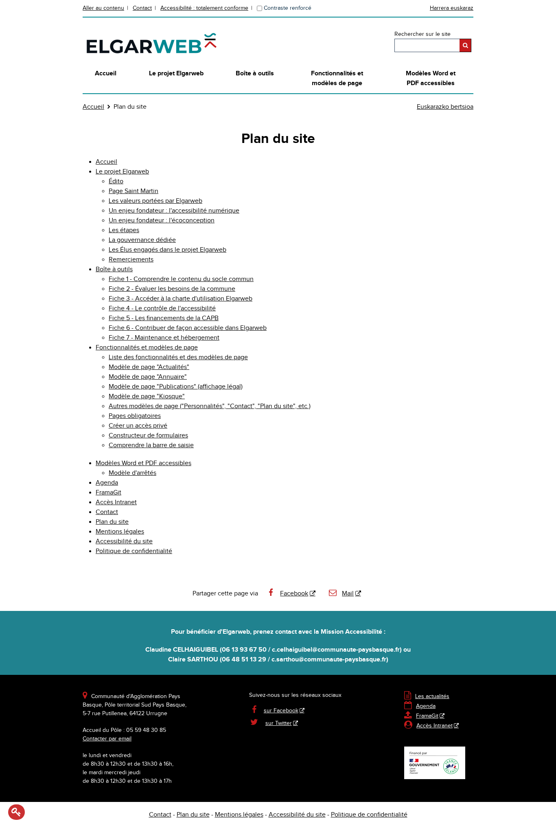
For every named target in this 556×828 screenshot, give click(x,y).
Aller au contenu (103, 8)
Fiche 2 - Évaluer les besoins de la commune (172, 289)
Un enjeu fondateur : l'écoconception (162, 220)
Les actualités (426, 696)
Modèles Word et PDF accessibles (430, 78)
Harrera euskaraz (451, 8)
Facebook (294, 593)
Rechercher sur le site (422, 34)
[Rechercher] (465, 45)
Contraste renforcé (287, 8)
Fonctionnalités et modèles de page (337, 78)
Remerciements (131, 260)
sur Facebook (281, 710)
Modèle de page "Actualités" (149, 367)
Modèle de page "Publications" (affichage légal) (176, 387)
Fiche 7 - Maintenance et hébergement (164, 338)
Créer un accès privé (138, 426)
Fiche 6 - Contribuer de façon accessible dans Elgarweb (188, 328)
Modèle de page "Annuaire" (148, 377)
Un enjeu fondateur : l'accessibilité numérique (174, 211)
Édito (116, 181)
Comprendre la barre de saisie (151, 445)
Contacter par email (107, 739)
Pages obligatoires (135, 416)
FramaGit (108, 492)
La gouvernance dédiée (142, 240)
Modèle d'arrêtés (132, 473)
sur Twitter (278, 723)
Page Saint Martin (133, 191)
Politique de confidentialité (134, 551)
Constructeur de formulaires (148, 435)
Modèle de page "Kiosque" (147, 396)
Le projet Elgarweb (176, 73)
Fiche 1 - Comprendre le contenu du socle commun (181, 279)
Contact (142, 8)
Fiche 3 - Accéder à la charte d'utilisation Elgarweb (180, 299)
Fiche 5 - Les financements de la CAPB (164, 318)
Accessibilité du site (124, 541)
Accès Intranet (116, 502)
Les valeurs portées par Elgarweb (155, 201)
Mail (348, 593)
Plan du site (112, 522)
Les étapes (124, 230)
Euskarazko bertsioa (445, 107)
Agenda (107, 483)
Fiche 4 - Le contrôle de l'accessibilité (162, 308)
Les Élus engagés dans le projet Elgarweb (167, 250)
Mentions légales (120, 532)
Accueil (105, 73)
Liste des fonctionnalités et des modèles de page (178, 357)
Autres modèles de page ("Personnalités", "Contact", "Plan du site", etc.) (210, 406)
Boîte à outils (255, 73)
